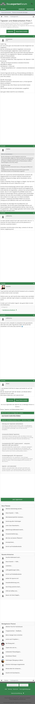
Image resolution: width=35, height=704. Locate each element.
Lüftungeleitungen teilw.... (13, 570)
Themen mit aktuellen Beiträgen (20, 12)
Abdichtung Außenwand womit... (15, 529)
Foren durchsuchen (6, 12)
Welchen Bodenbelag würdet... (14, 508)
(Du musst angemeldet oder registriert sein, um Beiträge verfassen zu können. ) (17, 405)
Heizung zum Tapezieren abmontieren (12, 424)
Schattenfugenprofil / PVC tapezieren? (12, 455)
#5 (33, 315)
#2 (33, 146)
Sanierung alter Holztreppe (13, 521)
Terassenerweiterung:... (12, 534)
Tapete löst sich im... (11, 647)
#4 (33, 283)
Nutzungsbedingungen (25, 689)
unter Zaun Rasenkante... (13, 525)
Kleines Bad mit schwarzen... (13, 668)
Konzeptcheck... (10, 542)
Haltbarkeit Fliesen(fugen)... (13, 652)
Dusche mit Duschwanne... (13, 673)
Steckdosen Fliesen (11, 656)
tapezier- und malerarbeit (9, 466)
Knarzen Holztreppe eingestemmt (15, 664)
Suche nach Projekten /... (13, 639)
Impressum (15, 689)
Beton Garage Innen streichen (14, 635)
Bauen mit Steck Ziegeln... (13, 595)
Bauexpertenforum (12, 685)
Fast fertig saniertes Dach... (13, 587)
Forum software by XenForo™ (12, 698)
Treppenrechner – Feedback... (14, 631)
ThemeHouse (22, 699)
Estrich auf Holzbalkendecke (13, 546)
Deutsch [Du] (23, 685)
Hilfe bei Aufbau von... (12, 591)
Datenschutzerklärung (16, 693)
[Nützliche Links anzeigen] (33, 16)
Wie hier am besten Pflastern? (14, 538)
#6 (33, 380)
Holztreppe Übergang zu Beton (14, 660)
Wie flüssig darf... (10, 643)
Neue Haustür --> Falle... (12, 513)
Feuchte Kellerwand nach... (13, 557)
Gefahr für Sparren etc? (12, 578)
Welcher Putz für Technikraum (14, 626)
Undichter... (9, 566)
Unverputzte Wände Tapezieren (10, 434)
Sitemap (10, 689)
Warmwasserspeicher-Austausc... (15, 517)
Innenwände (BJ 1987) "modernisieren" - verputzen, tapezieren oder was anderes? (16, 444)
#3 (33, 213)
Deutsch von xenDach (25, 698)
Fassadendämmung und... (13, 582)
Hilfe (6, 689)
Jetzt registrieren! (17, 499)
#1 (33, 36)
